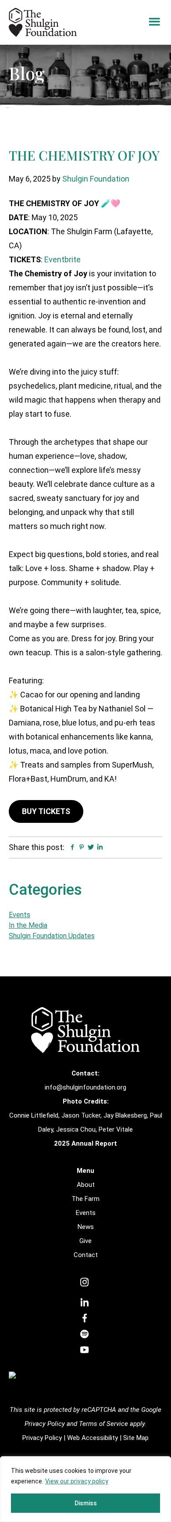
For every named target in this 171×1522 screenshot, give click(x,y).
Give (85, 1241)
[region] (85, 1489)
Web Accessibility (92, 1438)
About (86, 1185)
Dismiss (86, 1503)
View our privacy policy (76, 1481)
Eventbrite (62, 259)
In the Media (28, 925)
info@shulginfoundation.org (85, 1087)
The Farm (85, 1199)
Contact (86, 1255)
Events (19, 915)
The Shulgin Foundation (43, 22)
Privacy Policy (42, 1438)
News (86, 1227)
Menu (154, 22)
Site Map (136, 1438)
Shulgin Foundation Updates (52, 936)
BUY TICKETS (46, 811)
